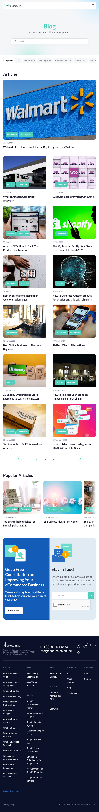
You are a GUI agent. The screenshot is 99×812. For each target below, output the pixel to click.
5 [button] (62, 459)
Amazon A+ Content (12, 750)
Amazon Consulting (12, 696)
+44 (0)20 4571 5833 (54, 647)
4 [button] (54, 459)
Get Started (13, 610)
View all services (11, 791)
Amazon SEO (9, 728)
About (87, 673)
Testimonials (73, 693)
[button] (19, 459)
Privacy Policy (8, 805)
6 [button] (71, 459)
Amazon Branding (11, 691)
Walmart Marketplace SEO (55, 696)
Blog (69, 687)
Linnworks (54, 709)
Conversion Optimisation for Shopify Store (34, 760)
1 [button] (27, 459)
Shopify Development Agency (33, 704)
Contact (87, 679)
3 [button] (45, 459)
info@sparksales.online (56, 651)
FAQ (69, 673)
